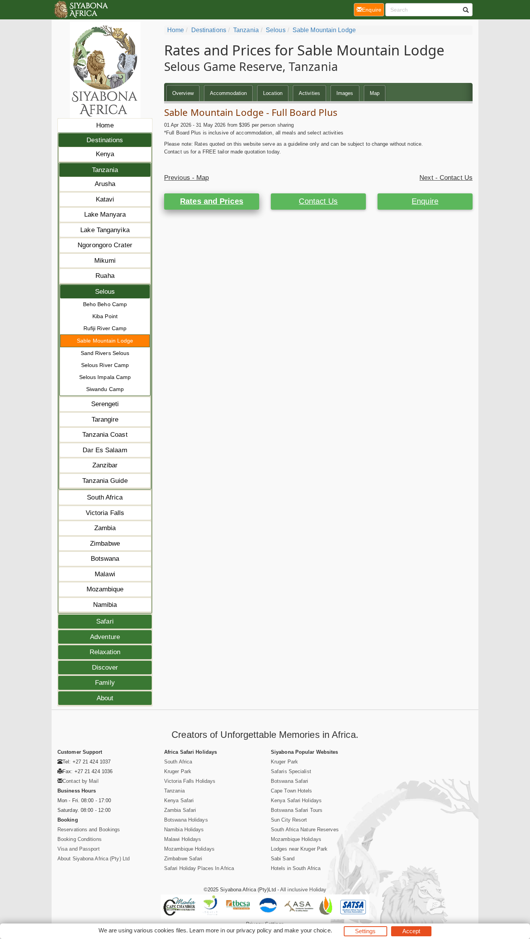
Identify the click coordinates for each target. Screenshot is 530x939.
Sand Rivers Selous (105, 353)
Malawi (105, 574)
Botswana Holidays (186, 820)
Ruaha (104, 275)
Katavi (105, 199)
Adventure (105, 637)
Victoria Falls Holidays (189, 781)
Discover (105, 667)
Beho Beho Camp (105, 304)
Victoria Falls (105, 513)
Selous (105, 291)
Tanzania (105, 170)
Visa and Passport (78, 849)
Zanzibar (105, 465)
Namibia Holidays (184, 829)
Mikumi (105, 260)
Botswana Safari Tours (296, 810)
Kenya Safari (179, 800)
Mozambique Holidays (189, 849)
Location (272, 93)
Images (344, 93)
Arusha (105, 184)
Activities (309, 93)
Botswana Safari (289, 781)
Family (105, 682)
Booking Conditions (79, 839)
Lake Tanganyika (105, 230)
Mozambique (105, 589)
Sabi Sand (282, 858)
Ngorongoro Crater (105, 245)
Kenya (105, 154)
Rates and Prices (211, 201)
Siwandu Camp (105, 389)
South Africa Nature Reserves (305, 829)
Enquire (425, 201)
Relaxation (105, 652)
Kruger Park (177, 771)
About (105, 698)
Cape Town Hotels (291, 791)
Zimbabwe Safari (183, 858)
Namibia (105, 604)
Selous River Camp (105, 365)
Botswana (105, 558)
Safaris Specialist (291, 771)
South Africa (105, 497)
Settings (365, 931)
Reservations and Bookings (88, 829)
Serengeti (105, 404)
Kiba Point (105, 316)
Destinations (105, 140)
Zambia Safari (180, 810)
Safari (105, 621)
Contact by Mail (80, 781)
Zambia (105, 528)
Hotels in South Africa (295, 868)
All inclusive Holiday (303, 889)
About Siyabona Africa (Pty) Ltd (93, 858)
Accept (411, 931)
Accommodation (228, 93)
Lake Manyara (105, 214)
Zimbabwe (105, 543)
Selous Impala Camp (105, 377)
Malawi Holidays (182, 839)
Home (104, 125)
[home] (80, 9)
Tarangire (105, 419)
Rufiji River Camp (105, 328)
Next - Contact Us (446, 177)
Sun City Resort (289, 820)
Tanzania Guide (104, 480)
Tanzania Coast (104, 434)
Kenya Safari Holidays (296, 800)
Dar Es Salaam (105, 450)
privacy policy (254, 930)
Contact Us (318, 201)
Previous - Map (186, 177)
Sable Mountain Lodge (105, 341)
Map (374, 93)
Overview (183, 93)
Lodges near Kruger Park (299, 849)
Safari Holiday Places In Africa (199, 868)
